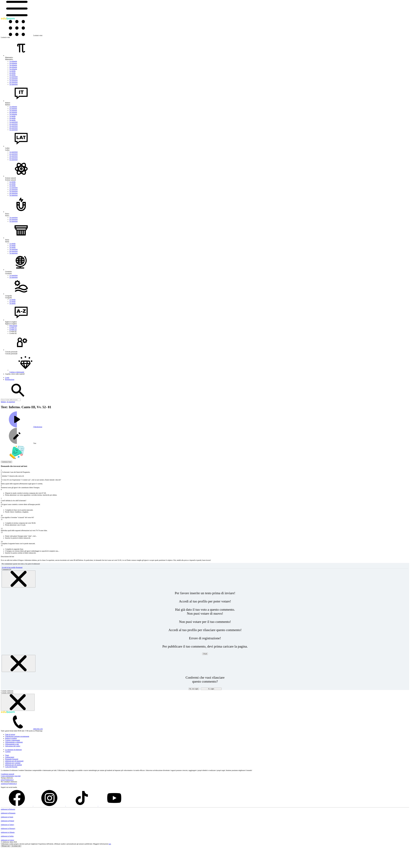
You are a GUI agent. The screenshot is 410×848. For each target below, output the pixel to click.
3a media (12, 75)
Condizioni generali (7, 774)
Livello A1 (13, 327)
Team (7, 755)
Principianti (13, 326)
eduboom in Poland (7, 821)
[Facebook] (17, 805)
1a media (12, 71)
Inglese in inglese (11, 738)
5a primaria (13, 69)
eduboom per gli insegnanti (14, 761)
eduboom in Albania (8, 832)
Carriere (8, 751)
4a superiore (13, 82)
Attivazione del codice (12, 746)
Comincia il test (6, 462)
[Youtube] (114, 805)
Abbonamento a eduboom (14, 742)
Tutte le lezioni (10, 734)
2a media (12, 73)
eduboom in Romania (8, 813)
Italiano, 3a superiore (8, 402)
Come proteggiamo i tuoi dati (10, 776)
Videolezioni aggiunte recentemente (17, 736)
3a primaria (13, 65)
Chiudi (205, 654)
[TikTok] (82, 805)
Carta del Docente (11, 767)
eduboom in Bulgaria (8, 809)
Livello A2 (13, 329)
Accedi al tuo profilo (9, 567)
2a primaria (13, 63)
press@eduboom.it (7, 780)
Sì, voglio (211, 689)
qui (110, 844)
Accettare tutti (16, 846)
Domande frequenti (11, 759)
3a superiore (13, 80)
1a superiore (13, 77)
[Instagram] (49, 805)
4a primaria (13, 67)
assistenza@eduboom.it (9, 784)
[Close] (18, 578)
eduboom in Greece (7, 840)
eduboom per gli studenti (13, 765)
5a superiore (13, 84)
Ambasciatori (9, 757)
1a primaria (13, 61)
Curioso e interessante (12, 740)
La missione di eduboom (13, 750)
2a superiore (13, 79)
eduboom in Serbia (7, 836)
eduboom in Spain (7, 817)
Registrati (19, 567)
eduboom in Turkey (7, 825)
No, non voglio (193, 689)
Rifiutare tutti (6, 846)
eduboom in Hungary (8, 828)
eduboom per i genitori (12, 763)
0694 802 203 (38, 729)
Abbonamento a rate (12, 744)
